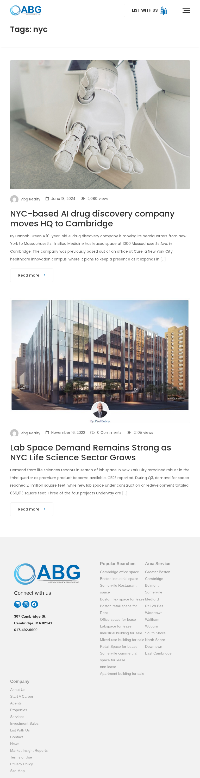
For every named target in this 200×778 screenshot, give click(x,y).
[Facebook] (34, 604)
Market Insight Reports (29, 750)
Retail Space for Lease (119, 646)
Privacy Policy (21, 764)
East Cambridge (158, 653)
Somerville (153, 592)
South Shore (155, 633)
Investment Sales (24, 723)
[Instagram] (25, 604)
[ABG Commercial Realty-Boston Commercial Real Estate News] (25, 10)
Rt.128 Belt (154, 606)
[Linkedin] (17, 604)
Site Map (17, 771)
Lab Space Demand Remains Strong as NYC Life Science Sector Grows (90, 452)
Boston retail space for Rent (118, 609)
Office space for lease (118, 619)
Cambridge (154, 579)
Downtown (153, 646)
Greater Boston (157, 572)
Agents (16, 703)
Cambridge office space (119, 572)
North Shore (155, 640)
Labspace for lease (116, 626)
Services (17, 717)
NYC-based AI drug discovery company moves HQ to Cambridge (92, 218)
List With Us (20, 730)
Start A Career (21, 696)
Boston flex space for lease (122, 599)
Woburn (151, 626)
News (14, 744)
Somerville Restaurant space (118, 588)
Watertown (153, 613)
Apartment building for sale (122, 673)
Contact (16, 737)
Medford (152, 599)
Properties (18, 710)
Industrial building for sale (121, 633)
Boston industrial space (119, 579)
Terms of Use (21, 757)
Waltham (152, 619)
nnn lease (108, 667)
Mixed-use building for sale (122, 640)
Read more (29, 275)
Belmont (152, 585)
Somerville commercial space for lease (118, 656)
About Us (17, 690)
